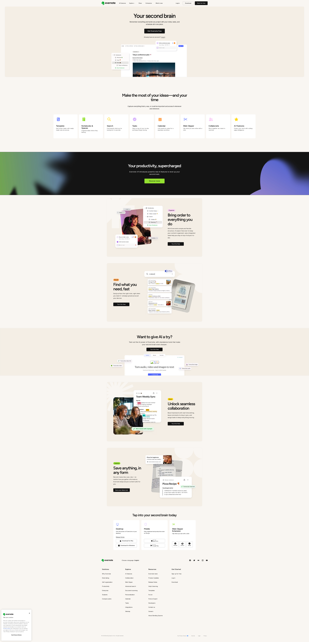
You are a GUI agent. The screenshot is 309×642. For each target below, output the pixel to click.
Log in (163, 37)
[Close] (29, 613)
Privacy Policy (6, 628)
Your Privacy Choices (16, 634)
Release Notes (120, 537)
